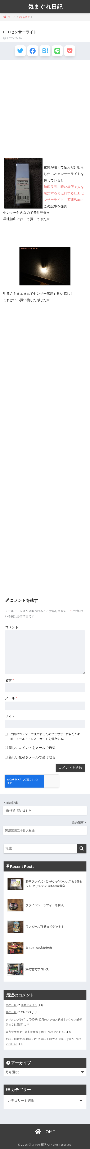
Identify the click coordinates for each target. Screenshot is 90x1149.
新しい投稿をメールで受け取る (32, 757)
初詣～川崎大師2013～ (19, 1039)
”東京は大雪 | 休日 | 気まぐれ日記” (44, 1031)
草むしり (11, 1005)
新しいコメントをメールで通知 (32, 747)
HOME (48, 1131)
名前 (9, 680)
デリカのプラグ (15, 1019)
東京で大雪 (12, 1031)
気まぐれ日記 (45, 6)
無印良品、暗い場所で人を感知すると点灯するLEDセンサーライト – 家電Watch (64, 193)
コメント (11, 627)
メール (11, 698)
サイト (10, 716)
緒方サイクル (29, 1005)
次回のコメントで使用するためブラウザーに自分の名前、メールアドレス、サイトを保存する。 (45, 736)
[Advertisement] (45, 109)
